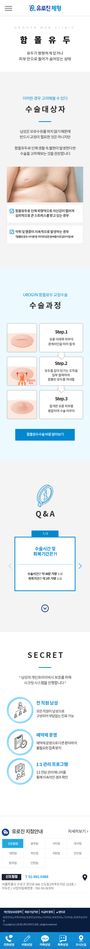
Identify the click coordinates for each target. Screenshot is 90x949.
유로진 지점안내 (27, 832)
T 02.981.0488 (36, 877)
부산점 (34, 853)
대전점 (12, 853)
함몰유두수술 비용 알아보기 (45, 434)
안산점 (77, 853)
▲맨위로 (60, 912)
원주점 (12, 863)
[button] (79, 566)
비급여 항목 (47, 912)
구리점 (56, 843)
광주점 (34, 843)
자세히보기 (77, 831)
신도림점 (13, 843)
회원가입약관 (31, 912)
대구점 (77, 843)
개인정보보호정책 (13, 912)
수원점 (56, 853)
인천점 (34, 863)
